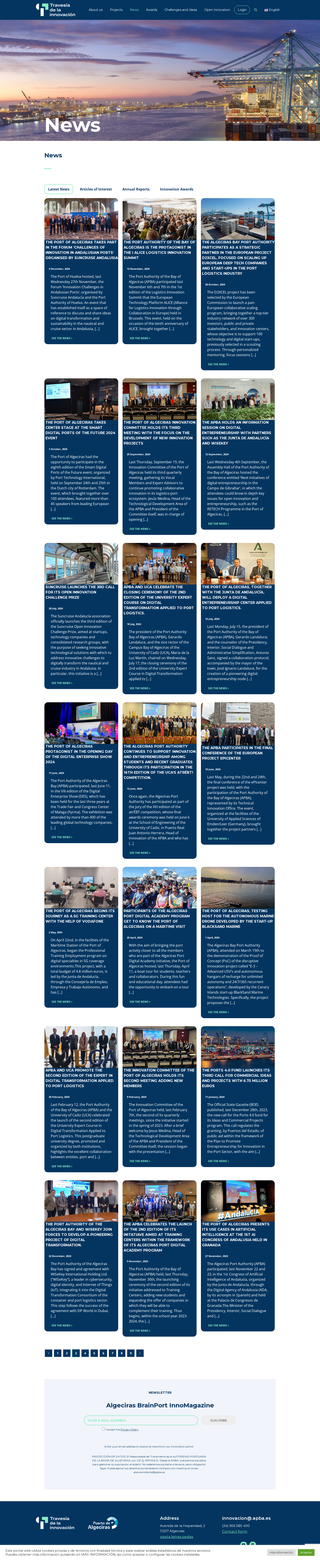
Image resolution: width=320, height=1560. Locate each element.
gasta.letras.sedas (176, 1537)
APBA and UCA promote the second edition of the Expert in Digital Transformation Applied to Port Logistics (79, 1078)
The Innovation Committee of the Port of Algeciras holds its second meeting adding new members (159, 1078)
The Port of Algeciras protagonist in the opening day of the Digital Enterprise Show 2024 (79, 754)
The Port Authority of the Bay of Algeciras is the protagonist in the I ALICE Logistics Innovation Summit (159, 250)
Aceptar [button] (306, 1552)
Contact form (234, 1531)
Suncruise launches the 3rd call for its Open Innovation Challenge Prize (80, 592)
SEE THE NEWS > (62, 338)
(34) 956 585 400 (236, 1526)
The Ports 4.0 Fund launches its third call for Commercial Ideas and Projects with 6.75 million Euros (236, 1078)
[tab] (58, 189)
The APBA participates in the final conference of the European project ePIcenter (237, 753)
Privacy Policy (129, 1429)
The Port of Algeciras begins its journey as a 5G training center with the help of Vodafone (80, 916)
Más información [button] (281, 1552)
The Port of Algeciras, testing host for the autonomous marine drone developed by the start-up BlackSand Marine (238, 919)
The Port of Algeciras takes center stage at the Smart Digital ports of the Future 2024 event (80, 430)
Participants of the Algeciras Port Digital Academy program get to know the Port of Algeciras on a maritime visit (157, 919)
